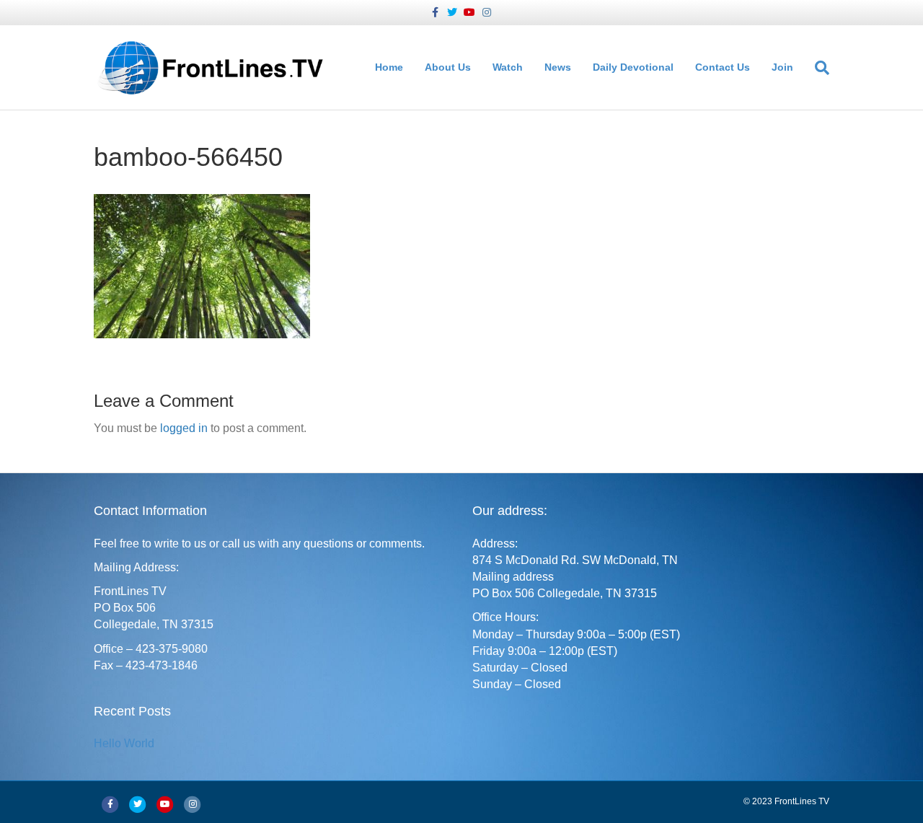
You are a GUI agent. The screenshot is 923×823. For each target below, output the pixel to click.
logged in (184, 428)
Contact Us (722, 67)
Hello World (124, 743)
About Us (448, 67)
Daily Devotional (633, 67)
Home (389, 67)
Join (782, 67)
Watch (508, 67)
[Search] (816, 67)
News (557, 67)
